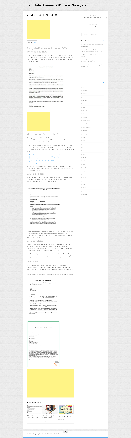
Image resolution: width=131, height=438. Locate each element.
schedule (85, 181)
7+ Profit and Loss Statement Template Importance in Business (47, 155)
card (84, 107)
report (84, 174)
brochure (85, 93)
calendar (85, 103)
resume (84, 177)
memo (84, 147)
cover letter (85, 124)
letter (28, 18)
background (85, 90)
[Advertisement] (38, 29)
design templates (87, 127)
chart (84, 113)
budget (84, 97)
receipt (84, 167)
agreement (85, 87)
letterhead (85, 144)
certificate (85, 110)
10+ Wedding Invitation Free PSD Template (41, 163)
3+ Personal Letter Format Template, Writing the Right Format (47, 157)
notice (84, 154)
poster (84, 160)
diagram (85, 130)
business (85, 100)
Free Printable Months (64, 416)
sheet (84, 184)
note (84, 150)
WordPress (35, 435)
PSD (84, 164)
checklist (85, 117)
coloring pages (86, 120)
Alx (44, 435)
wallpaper (85, 194)
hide (35, 42)
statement (85, 187)
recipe (84, 171)
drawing (85, 134)
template (85, 191)
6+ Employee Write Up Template (38, 159)
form (84, 137)
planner (84, 157)
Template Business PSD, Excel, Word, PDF (57, 5)
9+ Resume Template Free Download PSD (41, 161)
